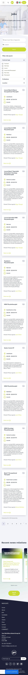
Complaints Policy (21, 672)
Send (23, 658)
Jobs (20, 27)
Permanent (7, 75)
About (3, 610)
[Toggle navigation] (3, 2)
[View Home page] (14, 652)
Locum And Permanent (10, 70)
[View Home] (12, 2)
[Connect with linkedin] (6, 664)
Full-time (6, 65)
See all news (14, 593)
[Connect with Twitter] (17, 664)
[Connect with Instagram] (14, 664)
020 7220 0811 (7, 643)
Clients (3, 620)
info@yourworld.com (11, 646)
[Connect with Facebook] (10, 664)
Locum (6, 68)
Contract (6, 63)
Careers (4, 624)
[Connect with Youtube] (21, 664)
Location (4, 83)
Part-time (6, 72)
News (3, 617)
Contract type (6, 60)
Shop (3, 622)
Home (7, 27)
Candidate (4, 615)
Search (14, 49)
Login (24, 2)
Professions (14, 27)
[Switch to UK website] (17, 2)
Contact (4, 627)
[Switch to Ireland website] (20, 2)
